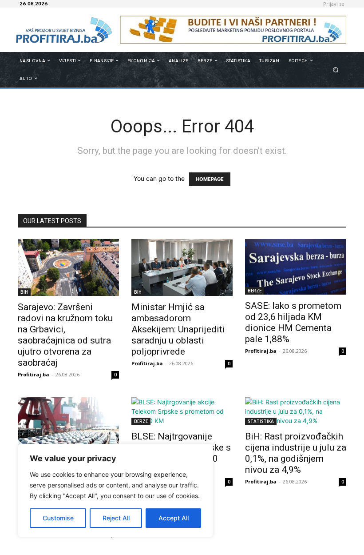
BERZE (254, 290)
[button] (335, 69)
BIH (24, 292)
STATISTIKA (261, 421)
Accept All (173, 518)
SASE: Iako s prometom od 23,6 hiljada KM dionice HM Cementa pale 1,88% (293, 322)
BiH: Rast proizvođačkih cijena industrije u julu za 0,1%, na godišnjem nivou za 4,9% (295, 453)
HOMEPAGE (210, 179)
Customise (58, 518)
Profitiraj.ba (33, 374)
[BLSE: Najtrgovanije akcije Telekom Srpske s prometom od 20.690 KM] (182, 411)
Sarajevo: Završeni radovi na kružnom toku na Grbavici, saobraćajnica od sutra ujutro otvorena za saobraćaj (65, 335)
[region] (115, 490)
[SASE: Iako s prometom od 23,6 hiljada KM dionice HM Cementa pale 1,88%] (295, 267)
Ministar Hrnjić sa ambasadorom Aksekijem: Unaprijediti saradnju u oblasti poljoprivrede (178, 329)
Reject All (116, 518)
